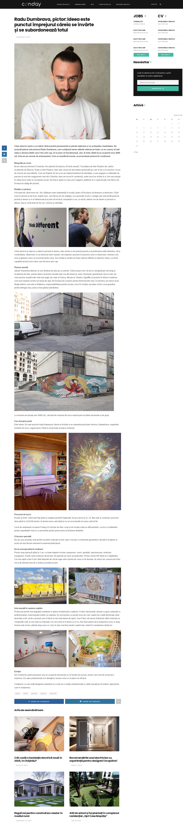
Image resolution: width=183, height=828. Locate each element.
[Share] (4, 154)
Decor (34, 693)
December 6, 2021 (23, 37)
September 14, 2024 (23, 821)
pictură (53, 693)
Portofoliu (105, 4)
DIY (92, 4)
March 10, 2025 (22, 765)
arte (26, 693)
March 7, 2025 (76, 765)
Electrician (139, 30)
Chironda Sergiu (166, 21)
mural (44, 693)
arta (18, 693)
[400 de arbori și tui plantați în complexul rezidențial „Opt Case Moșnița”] (94, 789)
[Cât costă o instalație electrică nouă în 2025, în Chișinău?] (39, 733)
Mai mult (141, 55)
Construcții (63, 4)
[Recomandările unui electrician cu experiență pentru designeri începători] (94, 733)
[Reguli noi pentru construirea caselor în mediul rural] (39, 789)
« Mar (135, 152)
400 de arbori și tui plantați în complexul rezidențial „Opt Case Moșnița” (94, 814)
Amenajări (80, 4)
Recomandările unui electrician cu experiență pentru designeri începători (93, 759)
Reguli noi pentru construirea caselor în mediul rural (38, 814)
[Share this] (4, 148)
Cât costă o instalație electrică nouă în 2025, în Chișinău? (38, 759)
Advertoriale (123, 4)
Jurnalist (138, 21)
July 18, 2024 (76, 821)
